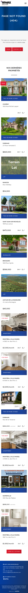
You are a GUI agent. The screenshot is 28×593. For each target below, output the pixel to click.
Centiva (16, 591)
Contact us (17, 49)
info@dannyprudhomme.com (13, 572)
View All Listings (14, 551)
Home (8, 49)
